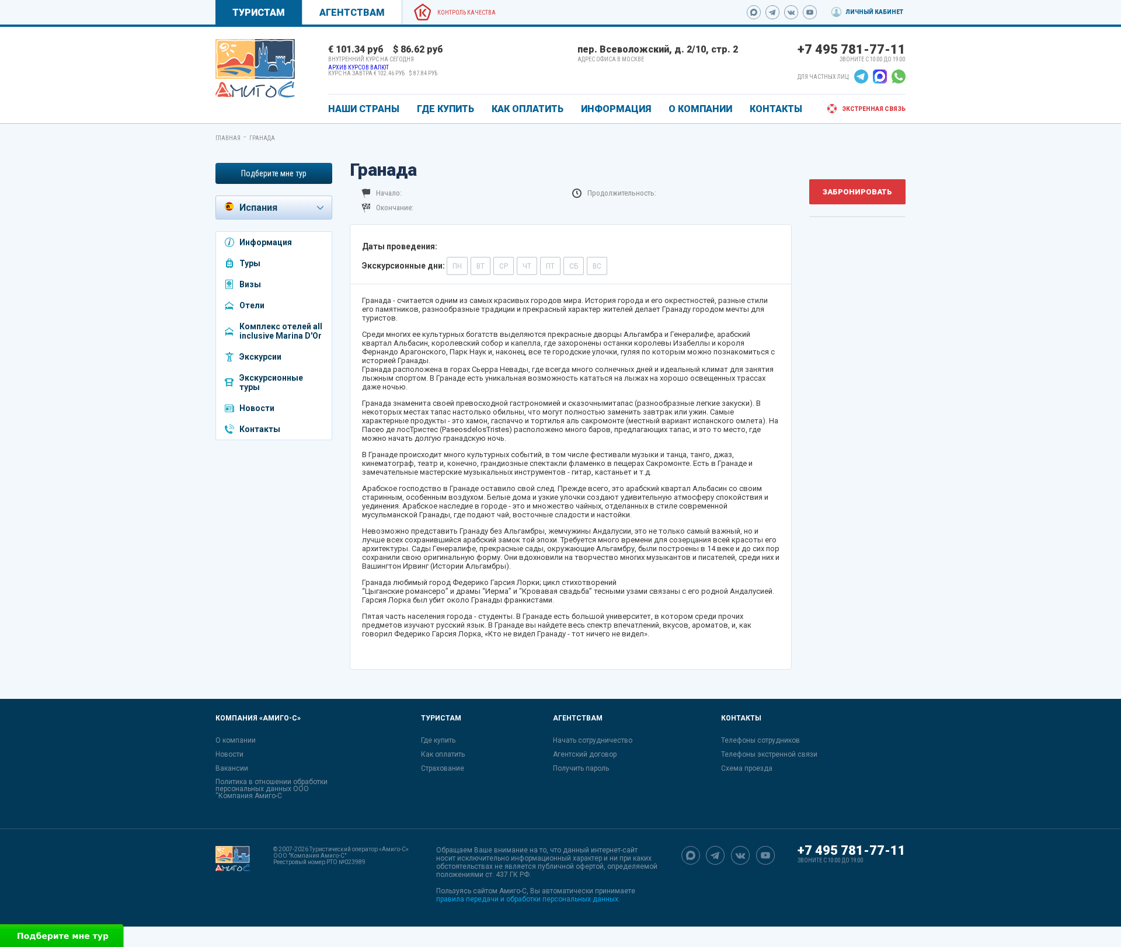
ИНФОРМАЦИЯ (616, 108)
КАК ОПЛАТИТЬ (527, 108)
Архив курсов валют (358, 67)
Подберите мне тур (274, 173)
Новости (256, 408)
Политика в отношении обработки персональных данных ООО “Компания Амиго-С (271, 788)
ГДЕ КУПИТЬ (445, 108)
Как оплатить (443, 754)
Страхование (442, 768)
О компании (235, 740)
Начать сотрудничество (592, 740)
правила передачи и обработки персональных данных (527, 899)
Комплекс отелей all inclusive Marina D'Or (280, 331)
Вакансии (231, 768)
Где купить (438, 740)
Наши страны (363, 108)
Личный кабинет (874, 12)
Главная (228, 138)
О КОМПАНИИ (700, 108)
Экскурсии (260, 356)
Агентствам (352, 12)
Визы (250, 284)
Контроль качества (466, 12)
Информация (265, 242)
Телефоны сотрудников (760, 740)
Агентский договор (585, 754)
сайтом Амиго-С (500, 891)
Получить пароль (581, 768)
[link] (255, 68)
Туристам (258, 12)
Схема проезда (746, 768)
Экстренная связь (874, 109)
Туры (249, 263)
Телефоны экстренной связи (769, 754)
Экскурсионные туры (271, 382)
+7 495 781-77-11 (852, 49)
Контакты (259, 429)
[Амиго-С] (232, 874)
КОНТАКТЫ (776, 108)
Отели (251, 305)
